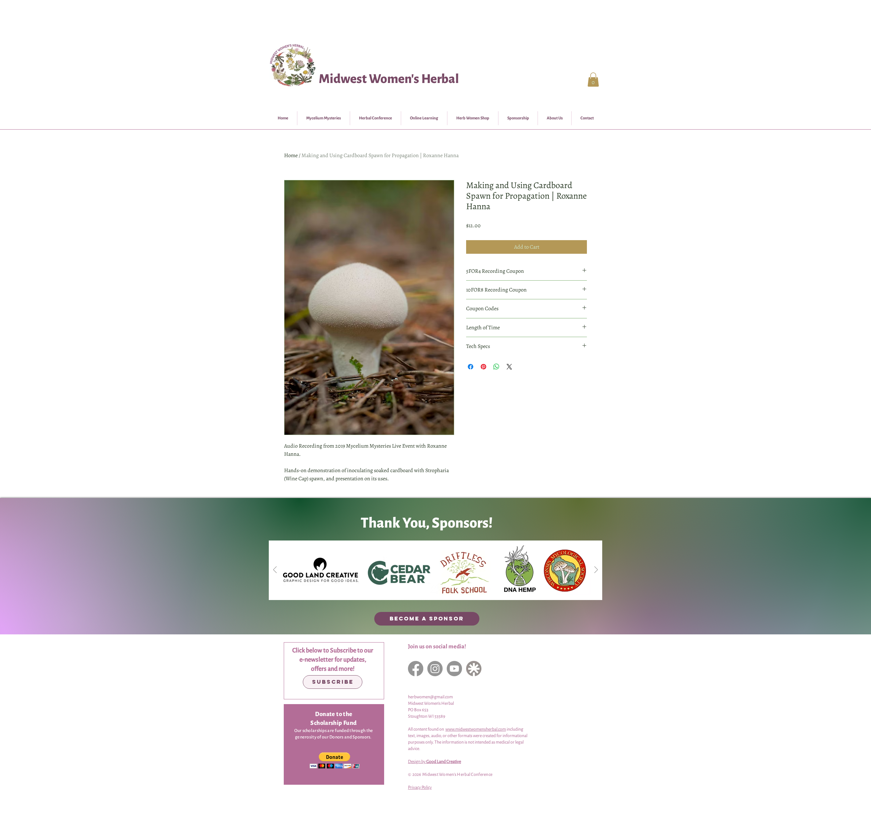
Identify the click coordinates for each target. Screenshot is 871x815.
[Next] (596, 570)
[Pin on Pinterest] (483, 367)
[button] (593, 79)
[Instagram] (435, 668)
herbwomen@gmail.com (430, 697)
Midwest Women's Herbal (389, 79)
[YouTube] (454, 668)
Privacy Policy (420, 787)
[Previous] (275, 570)
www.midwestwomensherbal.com (475, 729)
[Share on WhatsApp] (496, 367)
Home (291, 155)
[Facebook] (415, 668)
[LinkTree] (473, 668)
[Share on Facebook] (470, 367)
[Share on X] (509, 367)
